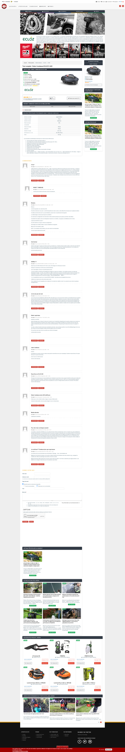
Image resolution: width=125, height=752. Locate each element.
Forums (51, 6)
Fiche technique (89, 79)
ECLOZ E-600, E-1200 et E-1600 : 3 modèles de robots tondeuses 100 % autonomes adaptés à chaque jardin (93, 106)
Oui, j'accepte (101, 749)
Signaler (41, 180)
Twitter (85, 741)
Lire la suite (93, 117)
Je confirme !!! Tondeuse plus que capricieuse (43, 449)
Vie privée (24, 738)
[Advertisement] (52, 535)
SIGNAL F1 (34, 261)
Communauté (39, 737)
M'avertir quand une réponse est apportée (32, 484)
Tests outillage (23, 6)
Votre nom (24, 473)
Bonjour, (33, 203)
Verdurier (66, 735)
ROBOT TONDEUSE (38, 187)
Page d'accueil (25, 481)
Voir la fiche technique (92, 84)
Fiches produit (31, 62)
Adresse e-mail (25, 477)
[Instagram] (122, 1)
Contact (23, 734)
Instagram (90, 741)
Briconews (67, 734)
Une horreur (34, 242)
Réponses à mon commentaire (44, 486)
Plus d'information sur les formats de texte (70, 502)
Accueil (25, 62)
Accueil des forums (40, 734)
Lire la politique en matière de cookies (20, 751)
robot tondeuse (35, 347)
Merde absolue (35, 412)
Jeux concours (53, 737)
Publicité (24, 740)
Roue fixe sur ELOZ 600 (37, 374)
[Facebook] (119, 1)
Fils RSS (24, 735)
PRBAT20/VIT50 (89, 656)
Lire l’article (33, 575)
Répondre (34, 180)
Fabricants (43, 6)
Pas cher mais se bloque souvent (39, 428)
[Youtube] (123, 1)
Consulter (28, 663)
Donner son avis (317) (74, 98)
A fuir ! (33, 164)
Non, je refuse (108, 749)
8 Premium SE (36, 656)
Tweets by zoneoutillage (82, 734)
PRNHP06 (62, 656)
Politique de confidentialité (62, 746)
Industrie (46, 11)
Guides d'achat (34, 6)
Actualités (13, 6)
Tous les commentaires (30, 486)
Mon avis (24, 492)
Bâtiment (29, 11)
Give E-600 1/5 (33, 85)
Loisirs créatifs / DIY (54, 734)
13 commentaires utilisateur (30, 82)
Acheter (45, 663)
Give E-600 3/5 (35, 85)
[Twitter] (120, 1)
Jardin (97, 11)
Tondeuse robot (27, 110)
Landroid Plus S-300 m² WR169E (62, 683)
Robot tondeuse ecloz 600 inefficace (40, 395)
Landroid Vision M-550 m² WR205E (36, 683)
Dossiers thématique (55, 735)
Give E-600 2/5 (34, 85)
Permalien (33, 166)
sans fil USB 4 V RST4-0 (88, 683)
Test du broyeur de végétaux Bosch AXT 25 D (60, 713)
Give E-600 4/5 (36, 85)
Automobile (63, 11)
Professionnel (39, 735)
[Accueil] (4, 6)
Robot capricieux (35, 315)
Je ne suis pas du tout (37, 294)
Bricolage (80, 11)
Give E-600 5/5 (38, 85)
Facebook (79, 741)
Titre (23, 488)
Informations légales (26, 737)
